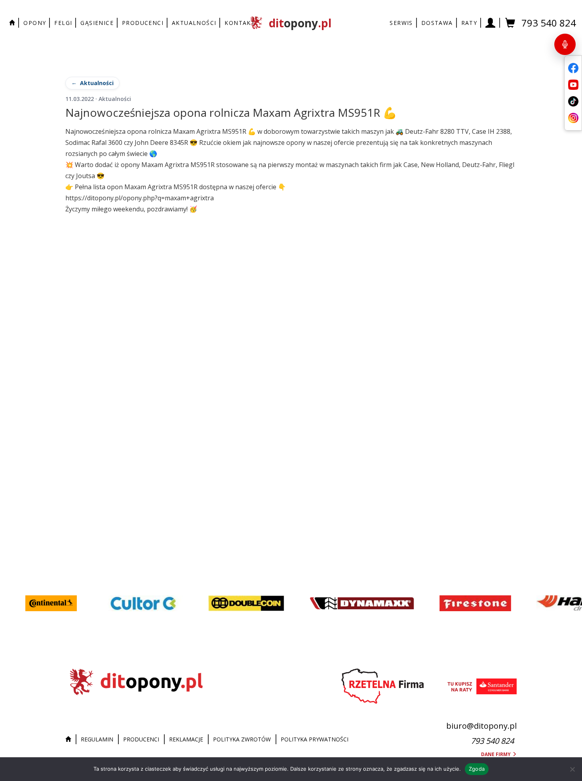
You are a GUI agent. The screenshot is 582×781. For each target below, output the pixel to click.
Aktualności (97, 83)
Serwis (401, 23)
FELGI (63, 23)
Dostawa (437, 23)
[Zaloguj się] (490, 23)
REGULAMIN (97, 739)
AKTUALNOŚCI (194, 23)
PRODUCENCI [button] (143, 23)
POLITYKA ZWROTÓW (242, 739)
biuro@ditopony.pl (481, 725)
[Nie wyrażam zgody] (572, 769)
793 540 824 (548, 22)
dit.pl (300, 23)
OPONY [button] (34, 23)
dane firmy (496, 754)
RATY (469, 23)
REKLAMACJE (186, 739)
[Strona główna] (70, 739)
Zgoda (477, 769)
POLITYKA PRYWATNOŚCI (314, 739)
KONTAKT (239, 23)
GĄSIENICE (97, 23)
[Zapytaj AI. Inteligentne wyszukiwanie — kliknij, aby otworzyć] (565, 44)
